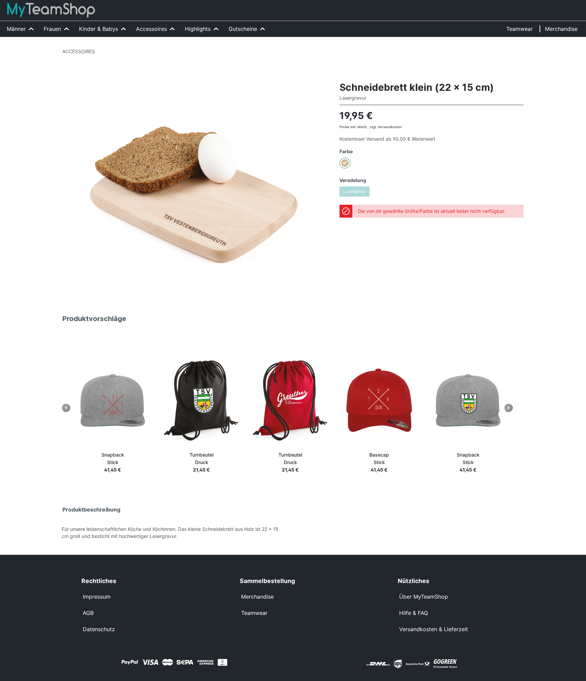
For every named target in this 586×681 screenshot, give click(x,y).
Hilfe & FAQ (413, 612)
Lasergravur (354, 191)
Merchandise (257, 596)
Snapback (112, 458)
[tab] (177, 508)
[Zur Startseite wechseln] (51, 10)
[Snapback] (112, 400)
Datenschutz (99, 629)
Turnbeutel (201, 458)
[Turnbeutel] (201, 400)
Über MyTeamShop (423, 596)
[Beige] (344, 163)
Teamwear (254, 612)
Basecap (379, 458)
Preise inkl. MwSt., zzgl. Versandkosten (370, 127)
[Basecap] (379, 400)
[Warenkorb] (577, 5)
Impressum (97, 596)
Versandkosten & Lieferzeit (433, 629)
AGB (88, 612)
